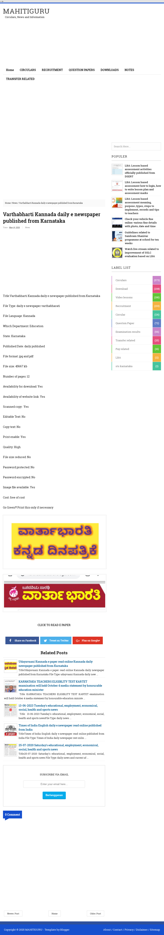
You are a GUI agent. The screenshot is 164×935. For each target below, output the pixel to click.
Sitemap (155, 929)
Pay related (122, 349)
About (107, 929)
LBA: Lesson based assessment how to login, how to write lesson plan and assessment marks (143, 187)
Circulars (121, 280)
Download (122, 289)
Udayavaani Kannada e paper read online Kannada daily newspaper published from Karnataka (56, 664)
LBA (118, 357)
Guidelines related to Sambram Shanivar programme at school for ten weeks (142, 238)
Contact (117, 929)
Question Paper (125, 323)
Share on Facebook (25, 640)
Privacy (129, 929)
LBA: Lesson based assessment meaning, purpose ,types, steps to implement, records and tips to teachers (142, 206)
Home (10, 70)
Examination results (128, 332)
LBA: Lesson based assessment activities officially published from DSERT (140, 171)
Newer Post (13, 913)
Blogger (64, 929)
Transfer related (125, 340)
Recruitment (123, 306)
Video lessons (124, 297)
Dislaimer (142, 929)
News (14, 203)
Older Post (95, 913)
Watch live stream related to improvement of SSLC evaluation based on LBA (142, 252)
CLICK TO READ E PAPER (54, 625)
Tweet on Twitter (59, 640)
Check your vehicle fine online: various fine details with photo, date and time (141, 222)
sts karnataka (124, 366)
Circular (120, 314)
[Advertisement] (114, 34)
